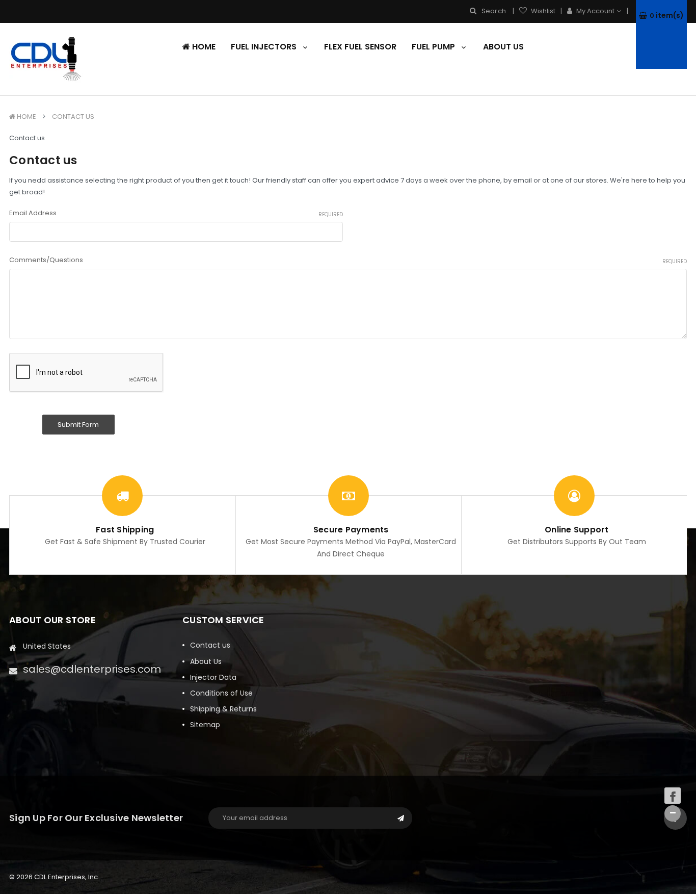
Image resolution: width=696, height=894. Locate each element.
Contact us (73, 116)
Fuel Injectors (265, 47)
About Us (503, 47)
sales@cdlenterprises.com (92, 669)
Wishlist (542, 11)
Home (203, 47)
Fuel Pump (434, 47)
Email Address (176, 213)
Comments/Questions (348, 260)
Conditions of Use (221, 693)
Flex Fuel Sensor (360, 47)
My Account (595, 11)
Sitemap (205, 725)
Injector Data (213, 677)
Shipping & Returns (223, 709)
